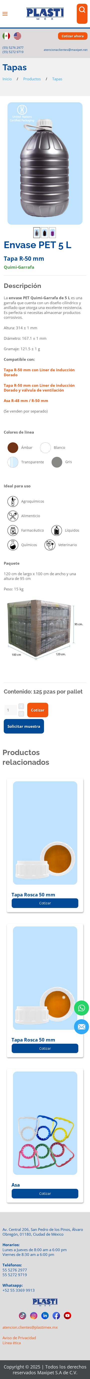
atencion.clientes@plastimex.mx (30, 1327)
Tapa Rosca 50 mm (33, 894)
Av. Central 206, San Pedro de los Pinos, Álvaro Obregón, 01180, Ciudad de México (42, 1232)
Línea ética (11, 1342)
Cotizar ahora (73, 36)
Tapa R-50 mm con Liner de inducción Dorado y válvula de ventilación (39, 388)
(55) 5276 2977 (13, 48)
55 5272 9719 (14, 1274)
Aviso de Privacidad (19, 1337)
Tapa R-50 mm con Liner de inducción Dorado (39, 372)
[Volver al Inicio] (45, 14)
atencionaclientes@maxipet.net (66, 50)
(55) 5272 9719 (13, 52)
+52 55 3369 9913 (18, 1290)
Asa (16, 1184)
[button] (5, 14)
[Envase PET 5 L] (45, 163)
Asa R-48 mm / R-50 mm (26, 400)
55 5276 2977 (14, 1269)
